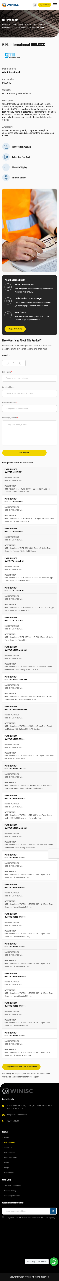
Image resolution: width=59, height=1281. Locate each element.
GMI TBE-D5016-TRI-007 (15, 1036)
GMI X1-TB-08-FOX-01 (14, 502)
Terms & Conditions (12, 1185)
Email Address (8, 387)
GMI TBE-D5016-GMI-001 (15, 769)
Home (6, 1138)
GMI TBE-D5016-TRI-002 (15, 887)
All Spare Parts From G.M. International (21, 1067)
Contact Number (9, 402)
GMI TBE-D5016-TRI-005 (15, 976)
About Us (8, 1148)
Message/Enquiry (10, 418)
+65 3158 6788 (13, 1121)
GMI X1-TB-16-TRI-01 (14, 620)
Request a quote (44, 5)
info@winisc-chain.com (17, 1115)
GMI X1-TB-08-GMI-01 (14, 561)
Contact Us (9, 1172)
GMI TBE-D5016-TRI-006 (15, 1006)
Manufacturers (10, 1157)
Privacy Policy (10, 1190)
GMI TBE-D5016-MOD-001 (16, 828)
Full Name (7, 372)
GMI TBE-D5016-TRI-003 (15, 917)
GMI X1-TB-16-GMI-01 (14, 591)
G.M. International (11, 72)
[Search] (35, 5)
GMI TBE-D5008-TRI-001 (15, 739)
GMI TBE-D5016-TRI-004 (15, 947)
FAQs (6, 1167)
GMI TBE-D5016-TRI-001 (15, 858)
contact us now (15, 329)
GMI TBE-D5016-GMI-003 (15, 798)
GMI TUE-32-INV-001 (13, 472)
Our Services (9, 1153)
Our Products (9, 1143)
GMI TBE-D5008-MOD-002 (16, 680)
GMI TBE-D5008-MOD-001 (16, 650)
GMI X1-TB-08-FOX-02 (14, 531)
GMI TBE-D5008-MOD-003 (16, 709)
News (6, 1162)
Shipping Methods (12, 1195)
